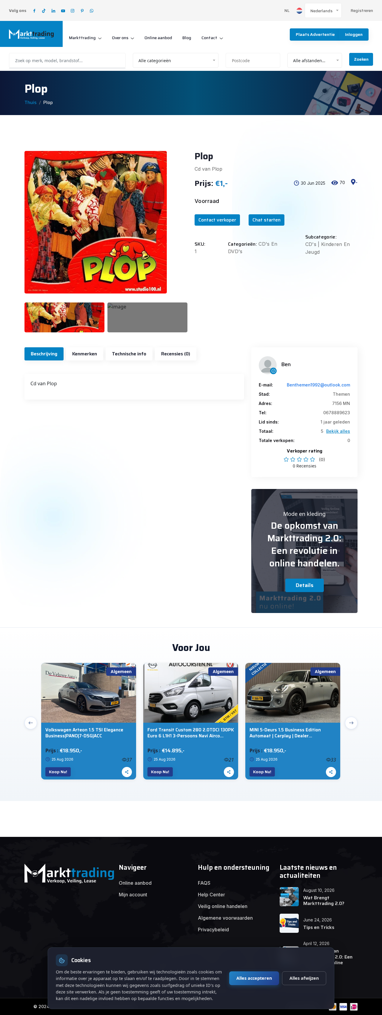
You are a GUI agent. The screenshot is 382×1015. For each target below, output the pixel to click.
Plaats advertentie (315, 34)
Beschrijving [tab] (44, 353)
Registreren (362, 10)
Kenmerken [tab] (84, 353)
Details (304, 585)
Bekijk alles (338, 431)
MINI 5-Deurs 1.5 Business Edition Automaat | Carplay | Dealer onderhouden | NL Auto (285, 733)
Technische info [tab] (129, 353)
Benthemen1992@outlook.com (318, 384)
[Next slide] (351, 723)
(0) (322, 459)
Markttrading (82, 37)
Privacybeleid (213, 930)
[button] (354, 187)
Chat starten (266, 220)
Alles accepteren (254, 978)
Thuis (30, 102)
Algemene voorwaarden (225, 918)
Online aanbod (158, 37)
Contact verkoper (217, 220)
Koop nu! (58, 771)
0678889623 (336, 412)
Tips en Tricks (318, 927)
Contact (209, 37)
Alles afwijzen (304, 978)
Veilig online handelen (222, 906)
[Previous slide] (30, 723)
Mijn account (133, 895)
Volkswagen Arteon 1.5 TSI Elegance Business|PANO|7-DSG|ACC (84, 733)
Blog (186, 37)
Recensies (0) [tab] (175, 353)
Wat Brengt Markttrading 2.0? (323, 900)
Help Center (211, 895)
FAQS (204, 883)
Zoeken (361, 59)
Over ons (120, 37)
